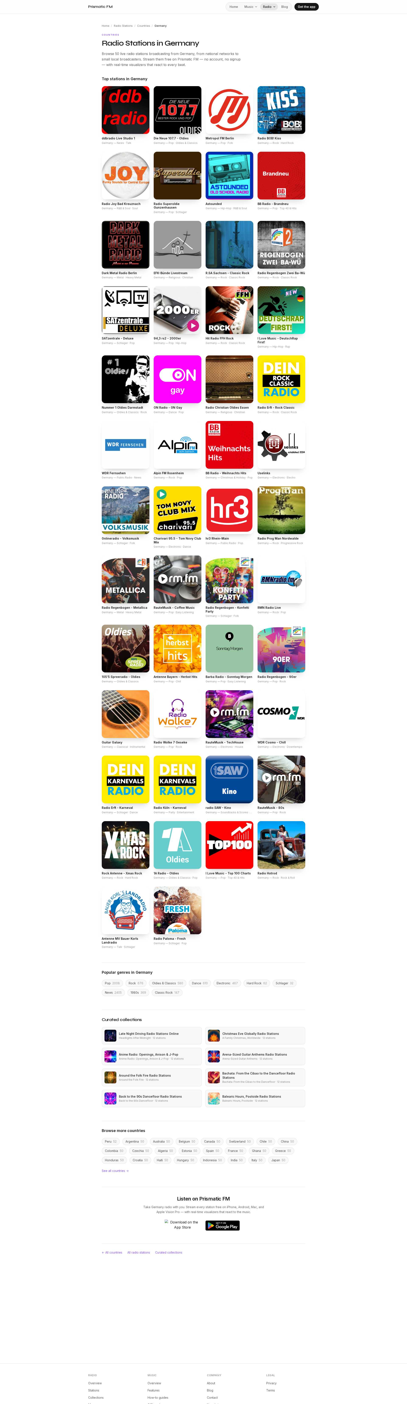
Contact (212, 1397)
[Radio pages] (275, 7)
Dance (200, 983)
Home (234, 6)
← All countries (112, 1252)
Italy (257, 1160)
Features (154, 1390)
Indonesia (212, 1160)
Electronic (227, 983)
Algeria (165, 1151)
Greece (283, 1151)
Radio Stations (123, 25)
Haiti (162, 1160)
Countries (143, 25)
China (287, 1141)
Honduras (114, 1160)
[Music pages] (257, 7)
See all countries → (115, 1171)
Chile (266, 1141)
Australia (161, 1141)
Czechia (140, 1151)
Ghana (259, 1151)
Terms (270, 1390)
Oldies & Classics (167, 983)
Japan (278, 1160)
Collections (96, 1397)
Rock (136, 983)
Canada (212, 1141)
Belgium (187, 1141)
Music (248, 6)
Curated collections (168, 1252)
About (211, 1383)
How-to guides (158, 1397)
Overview (95, 1383)
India (237, 1160)
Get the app (306, 6)
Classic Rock (167, 992)
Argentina (134, 1141)
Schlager (284, 983)
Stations (93, 1390)
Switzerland (240, 1141)
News (113, 992)
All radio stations (138, 1252)
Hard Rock (257, 983)
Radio (267, 6)
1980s (138, 992)
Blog (284, 6)
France (235, 1151)
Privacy (271, 1383)
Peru (111, 1141)
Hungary (185, 1160)
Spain (212, 1151)
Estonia (189, 1151)
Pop (112, 983)
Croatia (140, 1160)
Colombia (114, 1151)
